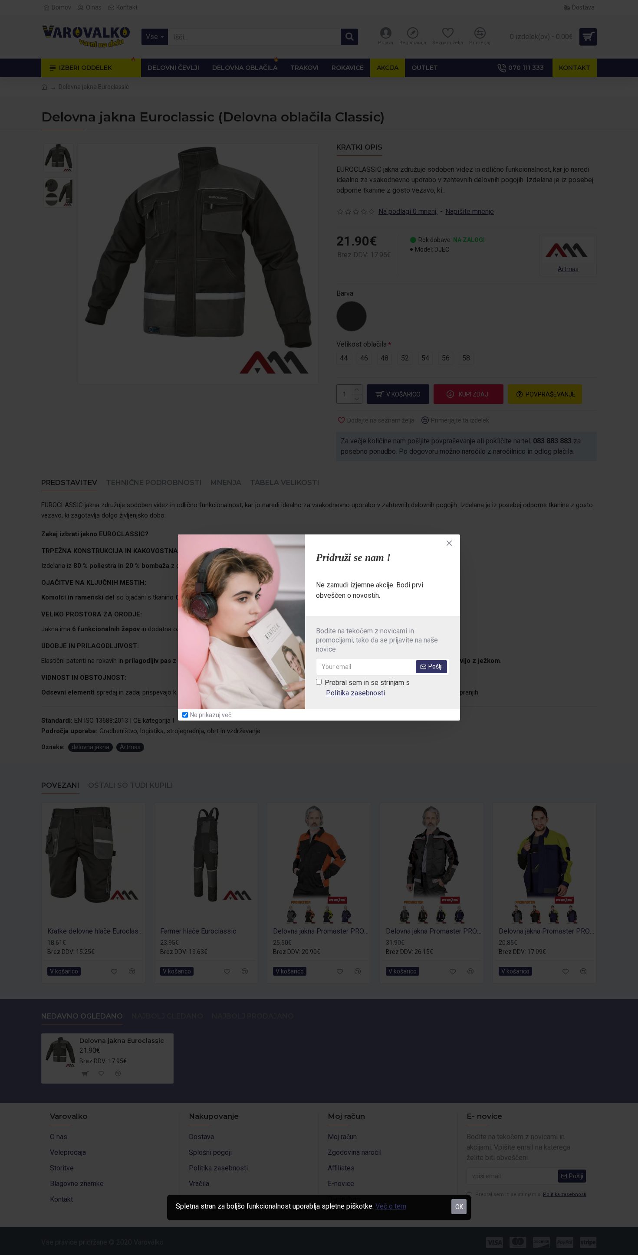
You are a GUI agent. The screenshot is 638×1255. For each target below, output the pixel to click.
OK (459, 1206)
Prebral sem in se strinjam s (367, 687)
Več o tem (390, 1206)
